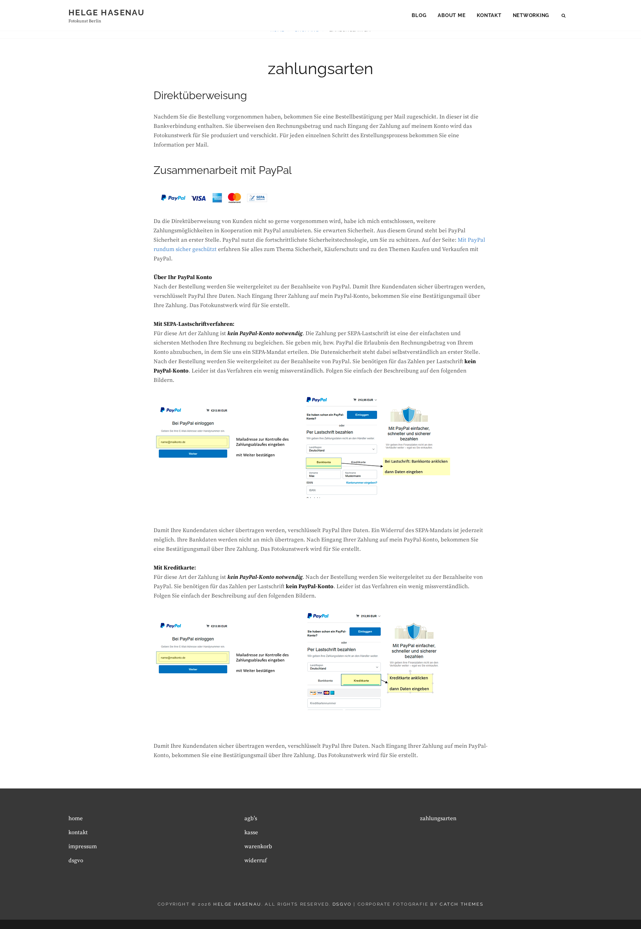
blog (419, 15)
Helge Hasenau (106, 12)
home (75, 818)
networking (531, 15)
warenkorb (258, 846)
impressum (82, 846)
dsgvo (75, 860)
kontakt (489, 15)
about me (451, 15)
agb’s (250, 818)
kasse (251, 832)
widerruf (255, 860)
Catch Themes (461, 904)
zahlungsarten (438, 818)
